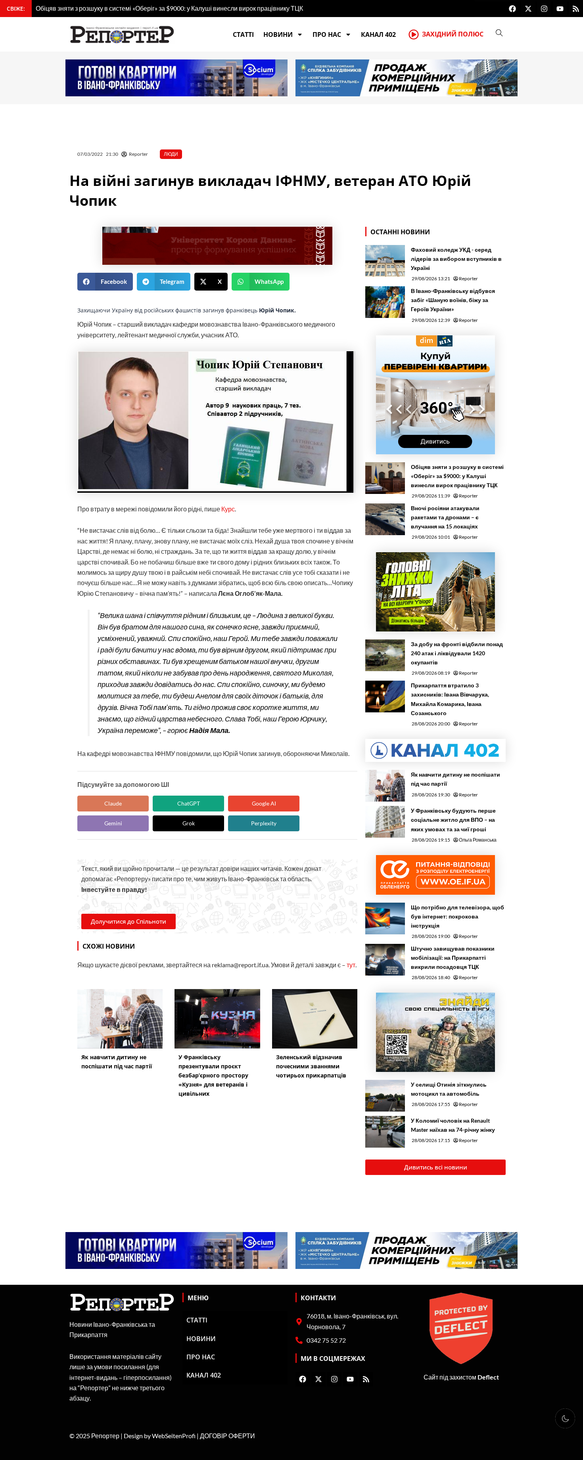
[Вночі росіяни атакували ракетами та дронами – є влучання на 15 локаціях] (385, 519)
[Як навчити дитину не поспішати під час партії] (385, 786)
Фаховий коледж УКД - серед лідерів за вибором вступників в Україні (456, 258)
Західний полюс (452, 34)
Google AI (264, 803)
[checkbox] (565, 1418)
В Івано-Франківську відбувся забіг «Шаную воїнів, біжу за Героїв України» (453, 299)
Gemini (113, 823)
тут (351, 964)
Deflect (488, 1377)
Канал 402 (378, 34)
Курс (228, 509)
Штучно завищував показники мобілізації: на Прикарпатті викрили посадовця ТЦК (453, 957)
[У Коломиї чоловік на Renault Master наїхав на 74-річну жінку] (385, 1132)
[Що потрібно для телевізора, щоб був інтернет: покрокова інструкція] (385, 918)
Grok (188, 823)
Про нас (327, 34)
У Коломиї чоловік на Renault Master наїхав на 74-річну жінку (453, 1125)
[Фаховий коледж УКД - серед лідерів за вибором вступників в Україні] (385, 261)
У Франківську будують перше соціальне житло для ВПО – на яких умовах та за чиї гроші (453, 819)
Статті (243, 34)
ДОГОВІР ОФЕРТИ (227, 1435)
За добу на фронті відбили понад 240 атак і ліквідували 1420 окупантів (457, 653)
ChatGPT (188, 803)
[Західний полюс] (413, 34)
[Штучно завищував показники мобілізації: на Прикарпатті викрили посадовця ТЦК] (385, 960)
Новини (278, 34)
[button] (105, 282)
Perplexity (263, 823)
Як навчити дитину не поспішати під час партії (455, 779)
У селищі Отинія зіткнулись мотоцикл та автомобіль (449, 1089)
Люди (171, 154)
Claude (113, 803)
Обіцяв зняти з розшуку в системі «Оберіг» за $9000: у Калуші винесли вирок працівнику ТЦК (457, 475)
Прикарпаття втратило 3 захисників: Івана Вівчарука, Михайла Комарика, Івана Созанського (450, 699)
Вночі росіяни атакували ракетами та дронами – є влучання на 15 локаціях (445, 517)
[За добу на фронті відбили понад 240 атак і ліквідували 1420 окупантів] (385, 655)
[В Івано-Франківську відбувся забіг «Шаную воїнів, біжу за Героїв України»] (385, 302)
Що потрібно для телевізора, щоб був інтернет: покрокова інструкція (457, 916)
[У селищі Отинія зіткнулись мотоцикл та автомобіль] (385, 1096)
